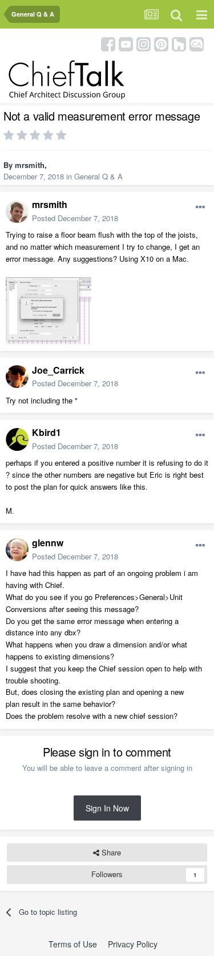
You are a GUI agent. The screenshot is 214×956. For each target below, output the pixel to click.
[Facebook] (108, 43)
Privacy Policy (133, 944)
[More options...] (200, 207)
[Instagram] (143, 43)
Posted (75, 218)
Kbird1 (46, 432)
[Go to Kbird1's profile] (17, 439)
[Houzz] (179, 43)
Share (110, 852)
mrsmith (30, 164)
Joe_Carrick (58, 370)
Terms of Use (73, 944)
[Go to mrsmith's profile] (17, 211)
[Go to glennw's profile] (17, 549)
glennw (47, 542)
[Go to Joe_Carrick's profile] (17, 376)
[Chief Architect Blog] (196, 43)
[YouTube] (126, 43)
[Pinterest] (161, 43)
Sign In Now (107, 808)
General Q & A (98, 176)
